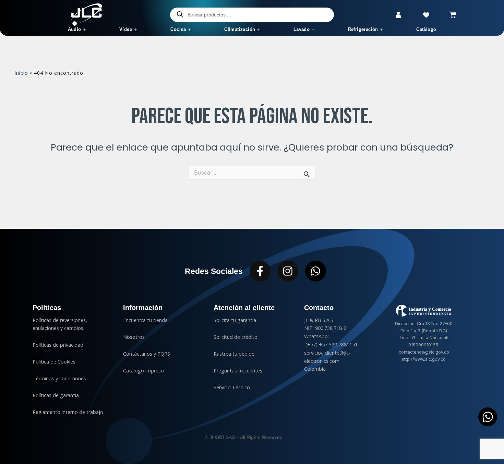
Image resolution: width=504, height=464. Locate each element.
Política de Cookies (54, 361)
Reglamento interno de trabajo (68, 412)
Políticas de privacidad (59, 345)
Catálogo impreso (143, 370)
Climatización (239, 29)
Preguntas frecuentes (238, 370)
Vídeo (125, 29)
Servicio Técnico (232, 387)
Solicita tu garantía (235, 320)
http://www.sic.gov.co (424, 359)
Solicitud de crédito (235, 337)
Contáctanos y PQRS (146, 353)
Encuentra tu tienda (145, 320)
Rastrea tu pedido (234, 353)
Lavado (301, 29)
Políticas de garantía (56, 395)
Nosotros (134, 337)
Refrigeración (363, 29)
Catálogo (426, 29)
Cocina (178, 29)
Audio (74, 29)
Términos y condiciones (59, 378)
